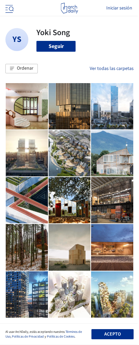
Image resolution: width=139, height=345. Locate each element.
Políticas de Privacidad (28, 336)
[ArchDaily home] (69, 8)
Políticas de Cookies (61, 336)
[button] (21, 68)
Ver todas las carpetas (112, 68)
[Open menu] (8, 8)
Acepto (112, 334)
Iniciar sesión (119, 8)
